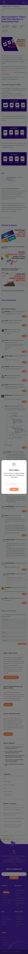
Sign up (14, 489)
